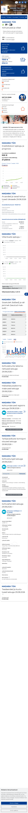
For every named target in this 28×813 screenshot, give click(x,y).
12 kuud (8, 163)
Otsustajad (15, 17)
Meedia (3, 17)
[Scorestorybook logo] (2, 2)
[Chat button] (20, 2)
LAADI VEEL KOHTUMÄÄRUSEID (14, 429)
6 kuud (4, 163)
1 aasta (4, 339)
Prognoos (5, 165)
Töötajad (9, 17)
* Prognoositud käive (8, 311)
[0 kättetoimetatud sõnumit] (6, 25)
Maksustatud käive (19, 311)
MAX (17, 163)
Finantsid (21, 17)
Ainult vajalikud (14, 810)
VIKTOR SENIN (6, 97)
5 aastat (13, 163)
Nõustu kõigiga (14, 803)
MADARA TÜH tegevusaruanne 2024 (13, 127)
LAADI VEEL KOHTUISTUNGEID (14, 494)
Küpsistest (14, 806)
